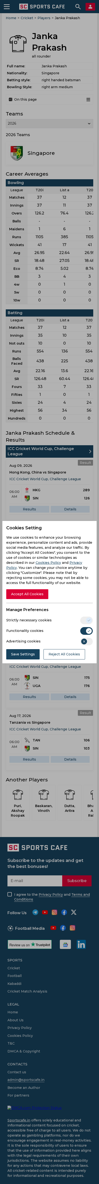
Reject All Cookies (64, 654)
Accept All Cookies (27, 594)
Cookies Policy (48, 562)
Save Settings (23, 654)
